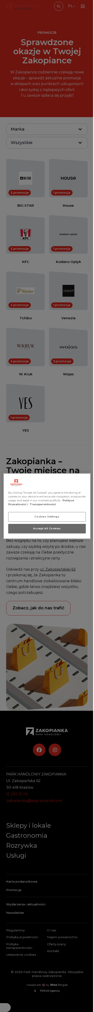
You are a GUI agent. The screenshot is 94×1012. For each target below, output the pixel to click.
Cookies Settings (46, 516)
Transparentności (43, 504)
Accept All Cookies (47, 528)
